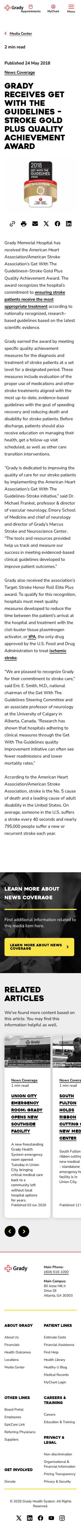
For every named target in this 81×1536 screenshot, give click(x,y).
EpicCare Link (14, 1424)
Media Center (14, 1367)
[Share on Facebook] (57, 224)
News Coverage (19, 72)
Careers (49, 1414)
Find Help (51, 1352)
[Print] (24, 224)
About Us (11, 1337)
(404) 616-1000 (56, 1272)
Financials (11, 1344)
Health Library (54, 1359)
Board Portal (13, 1409)
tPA (31, 637)
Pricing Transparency (60, 1474)
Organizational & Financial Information (59, 1464)
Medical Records (56, 1374)
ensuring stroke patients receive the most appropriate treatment (34, 299)
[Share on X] (46, 224)
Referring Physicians (19, 1432)
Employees (12, 1417)
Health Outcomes (17, 1352)
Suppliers (11, 1439)
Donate (10, 1481)
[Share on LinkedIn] (69, 224)
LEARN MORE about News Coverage (36, 947)
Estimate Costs (55, 1337)
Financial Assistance (59, 1344)
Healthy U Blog (55, 1367)
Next (23, 1231)
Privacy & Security (57, 1481)
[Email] (35, 224)
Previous (10, 1231)
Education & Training (59, 1422)
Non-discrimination (58, 1454)
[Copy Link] (12, 224)
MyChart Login (55, 1382)
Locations (11, 1359)
